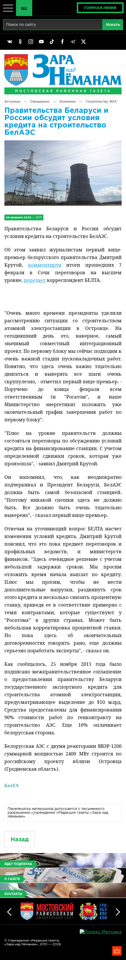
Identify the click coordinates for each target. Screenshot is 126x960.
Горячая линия (100, 8)
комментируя (44, 265)
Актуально (12, 101)
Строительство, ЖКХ (101, 101)
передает (35, 280)
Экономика (67, 101)
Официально (39, 101)
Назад (20, 839)
